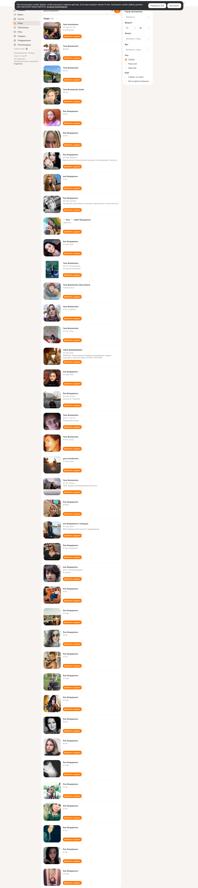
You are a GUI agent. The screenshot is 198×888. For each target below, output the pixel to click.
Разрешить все (157, 5)
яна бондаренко (70, 567)
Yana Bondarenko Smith (73, 89)
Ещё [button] (23, 56)
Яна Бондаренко (70, 111)
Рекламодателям (20, 53)
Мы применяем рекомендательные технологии (26, 61)
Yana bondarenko (70, 24)
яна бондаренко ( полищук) (75, 523)
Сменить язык (19, 49)
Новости (17, 56)
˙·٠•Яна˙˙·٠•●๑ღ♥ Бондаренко (77, 220)
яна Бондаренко (70, 176)
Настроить (174, 5)
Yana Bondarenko (70, 46)
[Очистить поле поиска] (112, 10)
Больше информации (57, 6)
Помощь (31, 53)
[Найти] (117, 11)
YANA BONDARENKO (72, 350)
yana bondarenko (71, 458)
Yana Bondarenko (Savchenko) (76, 285)
